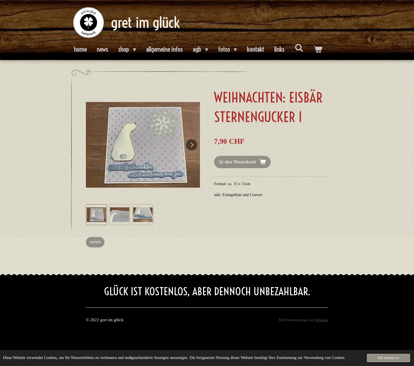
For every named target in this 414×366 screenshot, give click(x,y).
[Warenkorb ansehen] (317, 49)
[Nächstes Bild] (191, 144)
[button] (96, 214)
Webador (321, 320)
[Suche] (299, 48)
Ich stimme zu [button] (388, 358)
